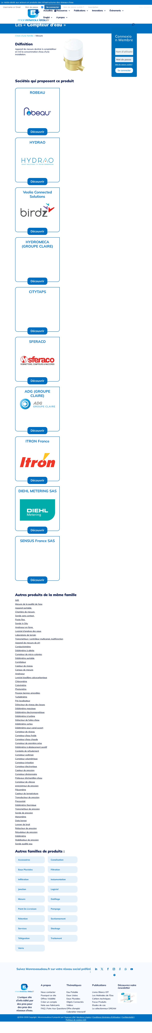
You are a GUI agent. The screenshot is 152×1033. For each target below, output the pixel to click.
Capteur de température (26, 793)
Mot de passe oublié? (123, 64)
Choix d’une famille (24, 35)
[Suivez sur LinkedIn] (96, 969)
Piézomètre (20, 789)
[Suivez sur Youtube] (131, 969)
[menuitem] (50, 7)
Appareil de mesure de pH (27, 642)
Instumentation (58, 879)
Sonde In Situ (21, 623)
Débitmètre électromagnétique (30, 712)
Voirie (21, 948)
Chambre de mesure (25, 611)
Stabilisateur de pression (27, 840)
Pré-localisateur (22, 700)
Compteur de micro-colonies (28, 654)
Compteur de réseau (25, 731)
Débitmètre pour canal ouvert (29, 727)
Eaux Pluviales (25, 869)
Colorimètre (20, 685)
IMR (17, 600)
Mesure (39, 35)
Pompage (55, 909)
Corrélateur (20, 662)
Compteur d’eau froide (25, 735)
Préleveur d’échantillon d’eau (28, 778)
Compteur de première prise (28, 743)
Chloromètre (21, 681)
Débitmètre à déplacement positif (31, 747)
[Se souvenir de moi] (42, 7)
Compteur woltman (24, 754)
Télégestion (24, 938)
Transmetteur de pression (27, 809)
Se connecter (124, 70)
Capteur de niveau (24, 666)
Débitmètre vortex (24, 724)
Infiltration (23, 879)
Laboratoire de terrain (25, 635)
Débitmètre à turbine (25, 716)
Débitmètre (20, 836)
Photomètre (20, 689)
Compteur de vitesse (25, 782)
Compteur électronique (26, 766)
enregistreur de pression (26, 785)
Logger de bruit (22, 824)
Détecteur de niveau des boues (30, 704)
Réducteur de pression (26, 828)
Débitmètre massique (25, 708)
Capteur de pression (24, 770)
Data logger (21, 820)
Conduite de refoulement (27, 751)
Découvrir (37, 132)
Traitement (56, 938)
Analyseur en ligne (24, 627)
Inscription (93, 7)
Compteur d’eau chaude (26, 739)
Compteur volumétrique (26, 758)
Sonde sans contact (25, 615)
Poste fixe (20, 619)
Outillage (55, 899)
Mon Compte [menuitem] (145, 7)
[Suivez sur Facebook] (108, 969)
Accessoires (24, 859)
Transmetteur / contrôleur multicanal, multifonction (39, 639)
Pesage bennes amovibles (27, 693)
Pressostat (20, 801)
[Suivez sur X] (102, 969)
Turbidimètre (21, 697)
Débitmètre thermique (25, 805)
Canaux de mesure (24, 669)
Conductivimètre (23, 646)
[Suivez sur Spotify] (114, 975)
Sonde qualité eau (23, 843)
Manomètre (20, 816)
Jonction (22, 889)
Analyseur (20, 673)
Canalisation (57, 859)
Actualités (48, 11)
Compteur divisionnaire (26, 774)
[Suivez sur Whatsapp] (125, 969)
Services (22, 928)
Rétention (23, 918)
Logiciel (54, 889)
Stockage (55, 928)
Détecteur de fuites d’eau (27, 720)
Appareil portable (23, 608)
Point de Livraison (27, 909)
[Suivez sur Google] (119, 969)
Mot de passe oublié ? (74, 7)
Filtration (55, 869)
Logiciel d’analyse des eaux (28, 631)
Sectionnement (58, 918)
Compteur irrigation (24, 762)
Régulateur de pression (26, 832)
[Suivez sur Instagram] (113, 969)
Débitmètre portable (24, 658)
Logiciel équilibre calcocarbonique (31, 677)
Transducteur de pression (27, 797)
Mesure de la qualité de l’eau (28, 604)
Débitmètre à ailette (24, 650)
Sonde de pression (24, 812)
